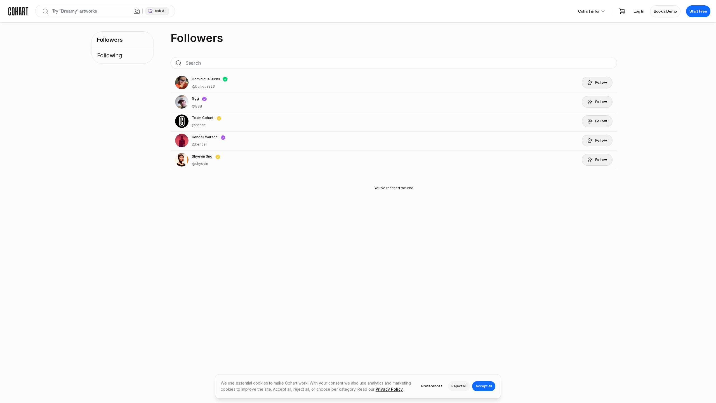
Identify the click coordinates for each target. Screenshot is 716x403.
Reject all (459, 386)
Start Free (698, 11)
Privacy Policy (389, 389)
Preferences (431, 386)
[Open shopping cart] (622, 11)
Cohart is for (589, 11)
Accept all (483, 386)
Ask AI (160, 11)
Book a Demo (665, 11)
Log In (638, 11)
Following (109, 55)
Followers (110, 39)
